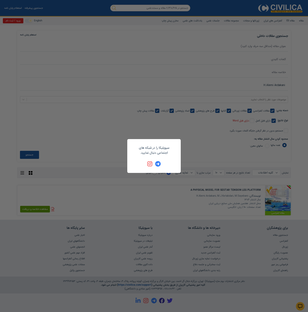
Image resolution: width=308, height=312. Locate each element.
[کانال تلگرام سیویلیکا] (158, 164)
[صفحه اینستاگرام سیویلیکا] (150, 164)
